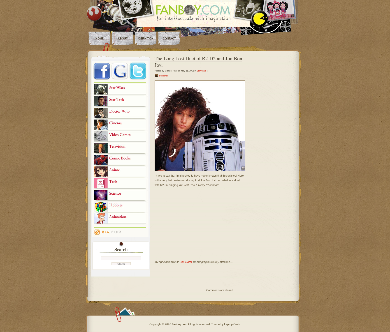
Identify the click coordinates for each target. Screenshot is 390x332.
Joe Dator (186, 262)
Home (99, 38)
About (123, 38)
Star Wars (201, 71)
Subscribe (163, 76)
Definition (145, 38)
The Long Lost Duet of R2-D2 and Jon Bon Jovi (198, 61)
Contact (169, 38)
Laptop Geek (232, 324)
